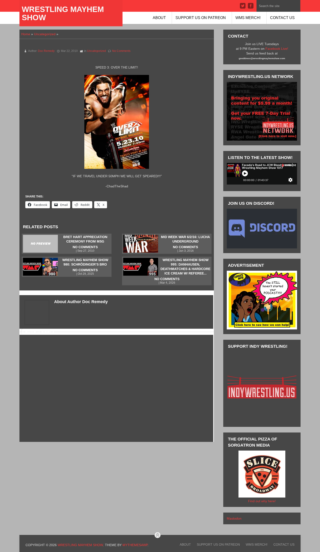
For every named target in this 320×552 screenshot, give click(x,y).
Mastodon (234, 518)
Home (25, 34)
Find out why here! (262, 501)
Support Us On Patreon (200, 18)
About (159, 18)
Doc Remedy (46, 51)
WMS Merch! (247, 18)
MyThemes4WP (135, 545)
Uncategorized (45, 34)
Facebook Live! (276, 48)
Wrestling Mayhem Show (63, 13)
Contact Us (282, 18)
